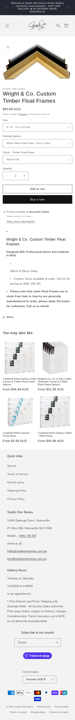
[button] (7, 26)
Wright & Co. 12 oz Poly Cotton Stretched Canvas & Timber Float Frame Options (55, 382)
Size (5, 120)
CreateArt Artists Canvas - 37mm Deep (17, 434)
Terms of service (18, 712)
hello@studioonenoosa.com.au (27, 551)
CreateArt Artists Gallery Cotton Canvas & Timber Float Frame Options (20, 382)
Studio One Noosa (24, 706)
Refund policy (15, 482)
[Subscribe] (57, 642)
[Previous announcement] (7, 7)
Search (11, 465)
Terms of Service (17, 474)
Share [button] (10, 317)
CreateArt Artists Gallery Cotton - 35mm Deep (55, 434)
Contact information (59, 712)
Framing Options (12, 136)
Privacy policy (62, 707)
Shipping (22, 114)
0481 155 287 (27, 535)
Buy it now (37, 199)
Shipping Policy (16, 490)
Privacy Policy (16, 498)
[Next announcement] (68, 7)
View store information (21, 221)
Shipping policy (38, 712)
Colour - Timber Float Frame (18, 152)
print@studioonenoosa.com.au (26, 558)
